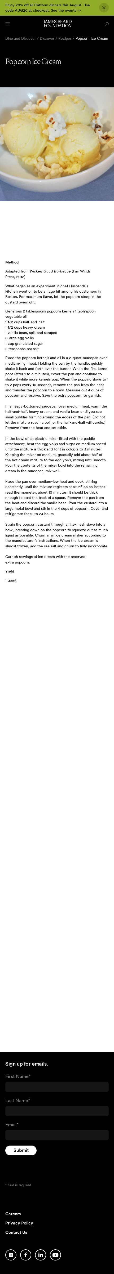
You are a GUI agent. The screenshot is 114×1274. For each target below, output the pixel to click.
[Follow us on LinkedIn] (41, 1255)
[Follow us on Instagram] (11, 1255)
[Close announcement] (104, 7)
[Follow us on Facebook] (26, 1255)
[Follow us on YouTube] (55, 1255)
